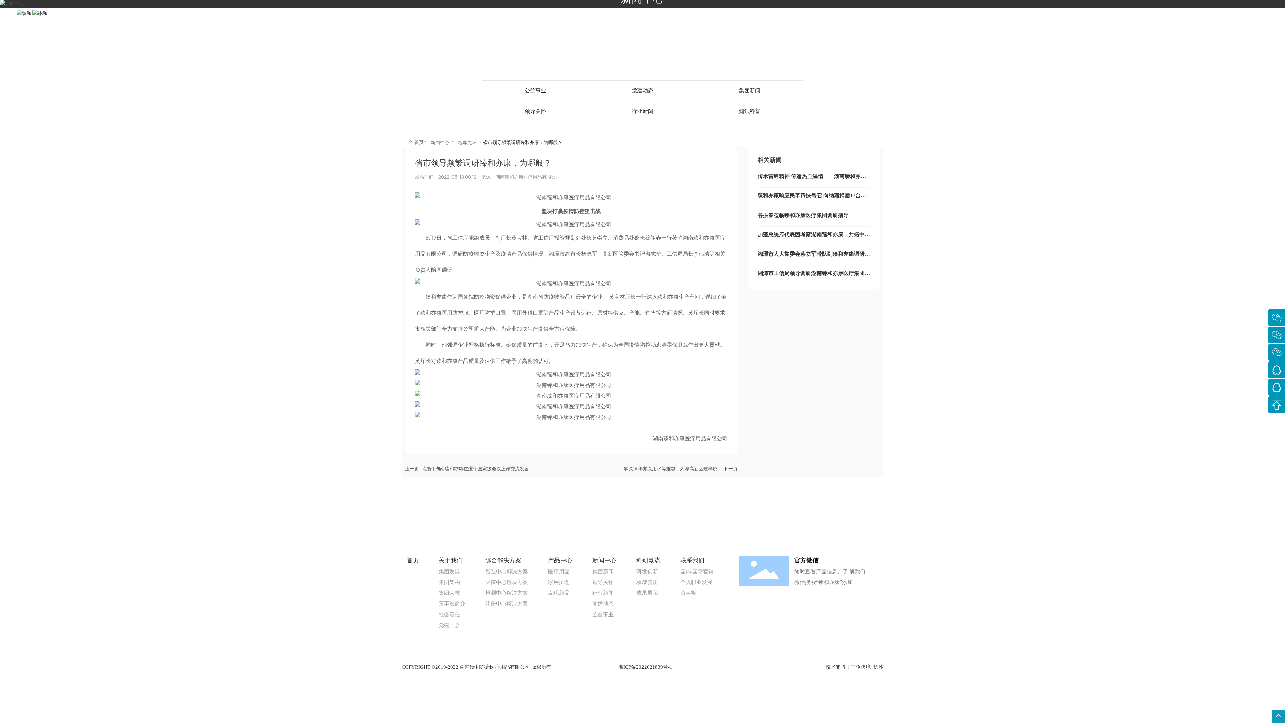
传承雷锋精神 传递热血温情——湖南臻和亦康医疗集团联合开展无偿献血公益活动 (812, 178)
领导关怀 (535, 111)
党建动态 (642, 90)
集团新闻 (749, 90)
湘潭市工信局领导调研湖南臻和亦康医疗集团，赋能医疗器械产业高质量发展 (814, 276)
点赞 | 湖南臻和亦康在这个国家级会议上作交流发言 (475, 468)
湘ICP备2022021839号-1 (645, 667)
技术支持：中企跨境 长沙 (854, 667)
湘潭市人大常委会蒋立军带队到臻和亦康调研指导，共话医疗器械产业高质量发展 (814, 256)
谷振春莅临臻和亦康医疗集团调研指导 (803, 215)
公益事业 (535, 90)
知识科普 (749, 111)
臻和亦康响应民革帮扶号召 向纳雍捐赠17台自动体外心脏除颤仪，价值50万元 (812, 198)
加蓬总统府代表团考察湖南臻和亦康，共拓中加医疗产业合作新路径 (814, 237)
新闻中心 (440, 142)
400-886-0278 (1203, 13)
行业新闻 (642, 111)
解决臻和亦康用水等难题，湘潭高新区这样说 (670, 468)
